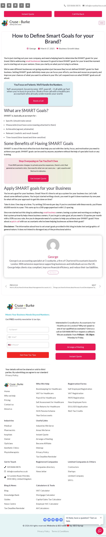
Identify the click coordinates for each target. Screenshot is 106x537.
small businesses (33, 61)
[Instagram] (21, 5)
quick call (15, 221)
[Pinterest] (27, 5)
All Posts (53, 272)
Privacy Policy (11, 375)
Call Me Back (78, 14)
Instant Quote (28, 14)
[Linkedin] (53, 519)
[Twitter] (9, 5)
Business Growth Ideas (69, 48)
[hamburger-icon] (102, 23)
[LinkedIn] (15, 5)
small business (49, 212)
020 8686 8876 (69, 331)
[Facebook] (3, 5)
